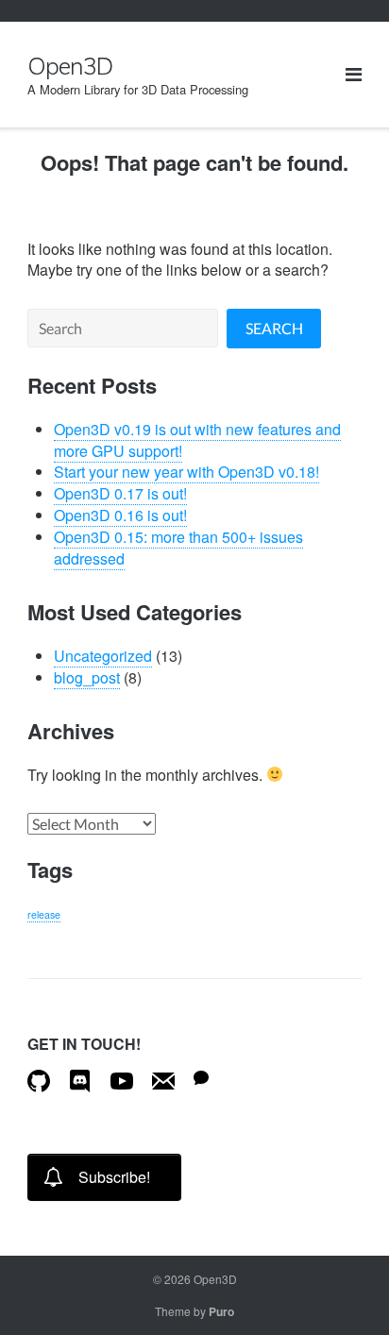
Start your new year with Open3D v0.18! (186, 471)
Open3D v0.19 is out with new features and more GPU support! (197, 440)
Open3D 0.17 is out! (120, 493)
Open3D (215, 1279)
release (43, 914)
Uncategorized (103, 656)
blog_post (87, 677)
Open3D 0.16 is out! (120, 515)
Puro (221, 1312)
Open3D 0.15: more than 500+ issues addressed (178, 547)
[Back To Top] (337, 1283)
